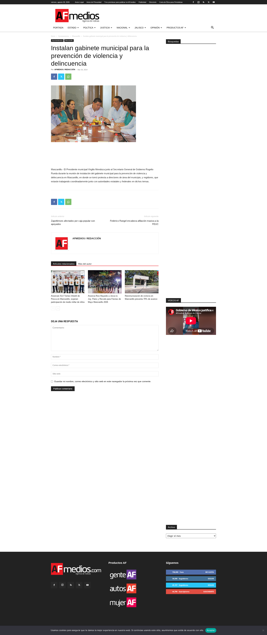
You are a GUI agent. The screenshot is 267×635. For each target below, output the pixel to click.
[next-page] (58, 308)
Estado (72, 27)
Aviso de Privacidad (94, 2)
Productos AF (175, 27)
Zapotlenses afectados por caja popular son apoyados (73, 222)
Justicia (105, 27)
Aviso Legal (79, 2)
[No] (263, 630)
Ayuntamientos (63, 36)
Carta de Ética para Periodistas (171, 2)
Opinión (155, 27)
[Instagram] (198, 2)
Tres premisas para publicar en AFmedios (120, 2)
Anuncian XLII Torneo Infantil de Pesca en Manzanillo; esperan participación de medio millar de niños (68, 299)
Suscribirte (208, 591)
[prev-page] (53, 308)
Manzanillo (76, 36)
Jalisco (139, 27)
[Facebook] (193, 2)
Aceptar (211, 630)
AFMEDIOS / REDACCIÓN (64, 69)
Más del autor (85, 264)
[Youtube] (213, 2)
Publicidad (142, 2)
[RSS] (203, 2)
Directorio (152, 2)
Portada (58, 27)
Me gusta (209, 572)
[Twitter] (208, 2)
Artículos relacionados (63, 264)
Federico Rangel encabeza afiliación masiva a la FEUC (134, 222)
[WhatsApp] (68, 77)
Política (88, 27)
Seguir (211, 578)
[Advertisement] (191, 256)
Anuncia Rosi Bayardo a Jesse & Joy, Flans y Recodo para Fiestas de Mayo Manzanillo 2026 (104, 299)
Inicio (53, 36)
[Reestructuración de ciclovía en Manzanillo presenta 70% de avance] (142, 281)
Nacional (122, 27)
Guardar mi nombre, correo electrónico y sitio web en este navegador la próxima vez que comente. (102, 381)
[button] (212, 27)
